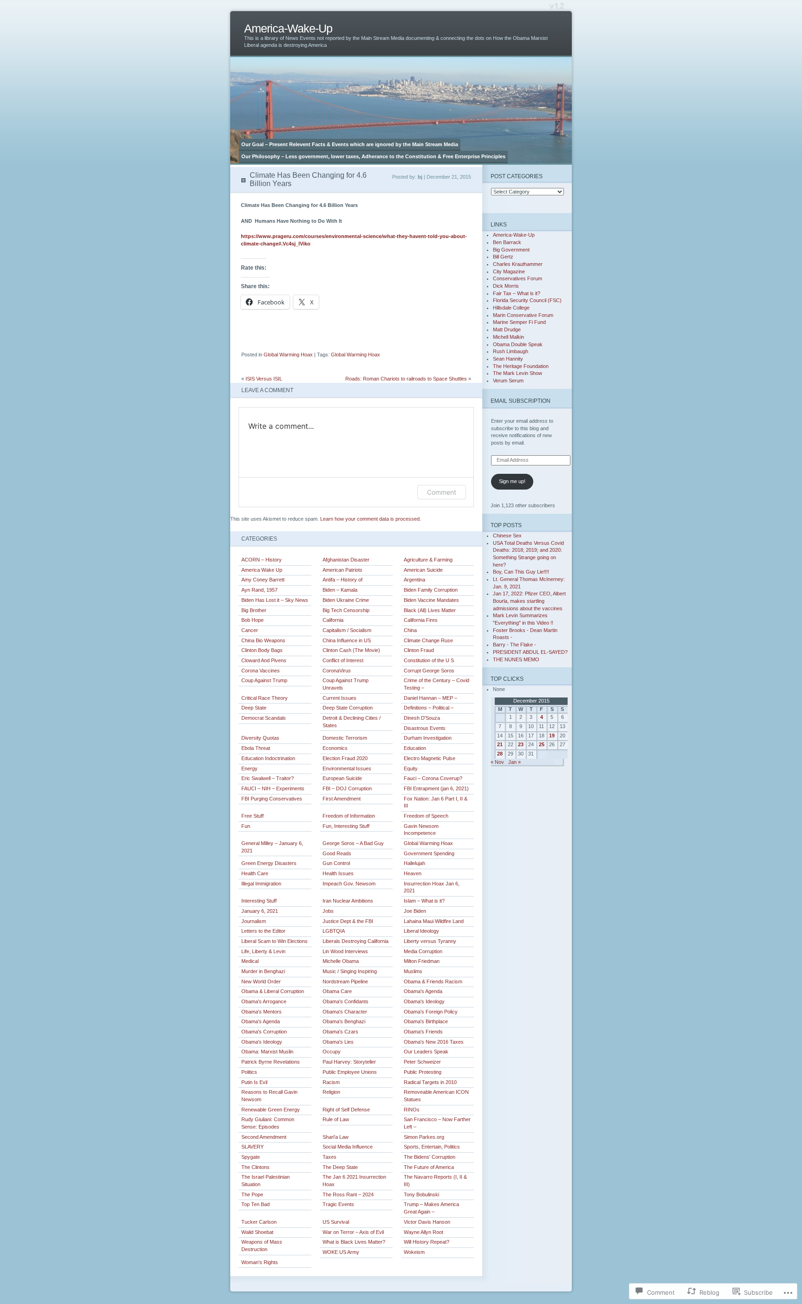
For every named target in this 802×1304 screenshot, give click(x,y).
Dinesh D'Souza (422, 718)
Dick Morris (506, 286)
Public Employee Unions (350, 1072)
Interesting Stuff (259, 901)
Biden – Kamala (340, 590)
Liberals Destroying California (355, 941)
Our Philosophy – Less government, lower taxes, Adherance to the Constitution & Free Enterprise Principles (373, 156)
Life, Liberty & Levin (263, 951)
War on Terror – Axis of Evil (353, 1232)
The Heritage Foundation (521, 366)
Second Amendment (263, 1137)
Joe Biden (415, 911)
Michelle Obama (341, 961)
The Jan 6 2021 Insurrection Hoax (354, 1180)
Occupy (332, 1051)
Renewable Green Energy (270, 1109)
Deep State (253, 707)
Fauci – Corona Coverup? (433, 778)
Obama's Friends (423, 1031)
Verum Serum (508, 380)
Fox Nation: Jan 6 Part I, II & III (435, 802)
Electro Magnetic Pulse (429, 758)
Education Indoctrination (268, 758)
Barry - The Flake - (514, 644)
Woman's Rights (259, 1262)
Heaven (412, 873)
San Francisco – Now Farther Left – (437, 1123)
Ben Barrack (507, 242)
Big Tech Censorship (346, 610)
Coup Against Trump (264, 680)
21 (500, 744)
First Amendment (342, 798)
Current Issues (339, 698)
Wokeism (414, 1252)
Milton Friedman (422, 961)
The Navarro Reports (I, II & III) (435, 1180)
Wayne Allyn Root (423, 1232)
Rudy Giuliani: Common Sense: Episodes (267, 1123)
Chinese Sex (507, 535)
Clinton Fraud (419, 650)
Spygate (250, 1157)
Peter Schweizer (422, 1062)
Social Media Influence (348, 1146)
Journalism (253, 921)
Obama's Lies (338, 1042)
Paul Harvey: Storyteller (349, 1062)
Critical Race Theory (264, 698)
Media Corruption (423, 951)
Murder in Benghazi (263, 971)
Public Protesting (422, 1072)
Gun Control (336, 863)
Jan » (514, 762)
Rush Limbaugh (510, 351)
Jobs (328, 911)
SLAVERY (252, 1146)
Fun (245, 826)
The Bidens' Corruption (429, 1157)
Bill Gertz (503, 256)
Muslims (413, 971)
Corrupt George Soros (429, 670)
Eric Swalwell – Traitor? (267, 778)
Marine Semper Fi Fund (519, 322)
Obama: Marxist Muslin (267, 1051)
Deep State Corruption (348, 707)
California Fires (421, 620)
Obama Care (337, 991)
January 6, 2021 (259, 911)
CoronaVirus (337, 670)
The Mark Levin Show (517, 373)
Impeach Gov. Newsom (349, 883)
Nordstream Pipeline (345, 981)
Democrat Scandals (263, 718)
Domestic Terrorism (345, 738)
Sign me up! (512, 481)
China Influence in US (347, 640)
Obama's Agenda (423, 991)
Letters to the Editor (263, 931)
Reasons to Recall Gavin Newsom (269, 1095)
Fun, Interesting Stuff (346, 826)
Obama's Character (345, 1011)
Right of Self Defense (346, 1109)
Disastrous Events (425, 728)
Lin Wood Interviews (345, 951)
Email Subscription (520, 401)
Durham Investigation (428, 738)
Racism (331, 1082)
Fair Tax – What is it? (516, 293)
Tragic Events (338, 1204)
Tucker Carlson (259, 1222)
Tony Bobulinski (421, 1194)
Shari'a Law (336, 1137)
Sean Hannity (508, 359)
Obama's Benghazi (344, 1021)
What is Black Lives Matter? (354, 1242)
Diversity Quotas (260, 738)
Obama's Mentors (261, 1011)
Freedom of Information (349, 816)
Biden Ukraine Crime (346, 600)
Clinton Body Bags (262, 650)
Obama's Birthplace (426, 1021)
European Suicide (342, 778)
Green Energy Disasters (269, 863)
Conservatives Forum (517, 278)
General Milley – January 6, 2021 (272, 846)
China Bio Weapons (263, 640)
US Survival (336, 1222)
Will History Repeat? (426, 1242)
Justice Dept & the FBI (348, 921)
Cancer (249, 630)
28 (500, 753)
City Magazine (509, 271)
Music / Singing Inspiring (350, 971)
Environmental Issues (347, 768)
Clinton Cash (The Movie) (351, 650)
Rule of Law (336, 1119)
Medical (250, 961)
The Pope (252, 1194)
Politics (249, 1072)
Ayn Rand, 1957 (259, 590)
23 (521, 744)
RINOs (412, 1109)
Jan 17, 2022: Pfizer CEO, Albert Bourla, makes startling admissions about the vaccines (529, 601)
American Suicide (423, 570)
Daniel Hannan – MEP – (430, 698)
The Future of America (429, 1167)
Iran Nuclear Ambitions (348, 901)
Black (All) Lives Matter (430, 610)
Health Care (254, 873)
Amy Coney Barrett (263, 579)
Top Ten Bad (255, 1204)
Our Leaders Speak (426, 1051)
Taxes (329, 1157)
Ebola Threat (255, 748)
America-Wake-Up (288, 28)
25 (541, 744)
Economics (335, 748)
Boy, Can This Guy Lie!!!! (521, 572)
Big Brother (253, 610)
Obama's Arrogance (263, 1001)
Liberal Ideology (421, 931)
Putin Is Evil (254, 1082)
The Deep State (340, 1167)
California (333, 620)
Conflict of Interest (343, 660)
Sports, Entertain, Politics (432, 1146)
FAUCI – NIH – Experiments (272, 788)
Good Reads (337, 853)
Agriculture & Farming (428, 559)
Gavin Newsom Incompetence (421, 829)
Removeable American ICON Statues (436, 1095)
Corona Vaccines (260, 670)
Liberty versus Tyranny (430, 941)
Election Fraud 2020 (345, 758)
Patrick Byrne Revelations (270, 1062)
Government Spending (429, 853)
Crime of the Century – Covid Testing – (436, 684)
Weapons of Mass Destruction (261, 1245)
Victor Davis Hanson (427, 1222)
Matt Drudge (507, 329)
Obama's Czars (340, 1031)
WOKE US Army (341, 1252)
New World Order (261, 981)
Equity (411, 768)
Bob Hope (252, 620)
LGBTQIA (334, 931)
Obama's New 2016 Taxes (434, 1042)
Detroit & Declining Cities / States (352, 721)
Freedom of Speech (426, 816)
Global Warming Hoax (288, 354)
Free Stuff (252, 816)
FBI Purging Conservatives (271, 798)
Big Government (511, 249)
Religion (331, 1092)
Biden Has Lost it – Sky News (274, 600)
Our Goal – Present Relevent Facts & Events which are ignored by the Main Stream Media (349, 144)
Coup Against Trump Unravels (346, 684)
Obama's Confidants (346, 1001)
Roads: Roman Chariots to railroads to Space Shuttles (406, 378)
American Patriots (342, 570)
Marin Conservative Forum (523, 315)
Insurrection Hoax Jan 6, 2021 (431, 887)
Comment (441, 492)
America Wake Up (261, 570)
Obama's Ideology (424, 1001)
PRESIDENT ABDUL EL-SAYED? (530, 652)
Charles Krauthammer (518, 264)
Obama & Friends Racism (433, 981)
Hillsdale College (511, 307)
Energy (249, 768)
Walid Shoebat (257, 1232)
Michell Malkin (508, 337)
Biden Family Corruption (431, 590)
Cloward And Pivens (263, 660)
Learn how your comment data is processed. (370, 519)
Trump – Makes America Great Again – (431, 1207)
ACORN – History (261, 559)
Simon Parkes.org (424, 1137)
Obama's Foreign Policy (431, 1011)
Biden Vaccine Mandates (431, 600)
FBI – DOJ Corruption (347, 788)
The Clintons (255, 1167)
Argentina (414, 579)
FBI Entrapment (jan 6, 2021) (436, 788)
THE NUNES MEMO (516, 659)
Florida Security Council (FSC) (527, 300)
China (410, 630)
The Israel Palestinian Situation (265, 1180)
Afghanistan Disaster (346, 559)
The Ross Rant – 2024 (348, 1194)
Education (415, 748)
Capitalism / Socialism (347, 630)
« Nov (497, 762)
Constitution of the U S (429, 660)
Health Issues (338, 873)
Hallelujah (414, 863)
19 (552, 735)
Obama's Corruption (264, 1031)
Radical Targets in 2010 (430, 1082)
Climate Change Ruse (428, 640)
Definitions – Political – (428, 707)
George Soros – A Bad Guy (353, 843)
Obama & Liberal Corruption (272, 991)
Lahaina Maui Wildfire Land (434, 921)
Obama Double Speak (518, 344)
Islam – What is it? (424, 901)
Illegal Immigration (261, 883)
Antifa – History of (342, 579)
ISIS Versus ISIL (264, 378)
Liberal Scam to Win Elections (274, 941)
